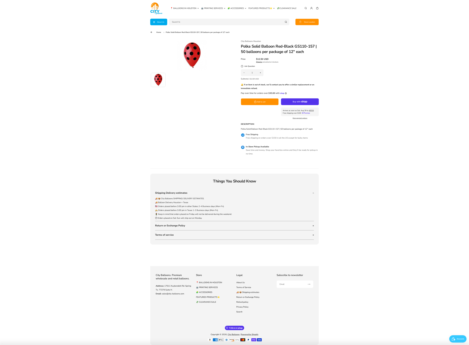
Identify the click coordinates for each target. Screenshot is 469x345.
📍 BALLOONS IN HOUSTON (209, 282)
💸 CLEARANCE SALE (206, 302)
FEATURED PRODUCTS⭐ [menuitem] (260, 8)
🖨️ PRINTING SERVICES (207, 287)
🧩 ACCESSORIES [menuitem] (236, 8)
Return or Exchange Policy (247, 297)
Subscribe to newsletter (290, 275)
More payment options (300, 118)
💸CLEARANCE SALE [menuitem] (286, 8)
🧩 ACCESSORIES (204, 292)
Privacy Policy (242, 307)
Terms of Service (243, 287)
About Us (160, 22)
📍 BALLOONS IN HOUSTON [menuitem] (183, 8)
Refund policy (242, 302)
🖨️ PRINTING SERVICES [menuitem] (212, 8)
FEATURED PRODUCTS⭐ (208, 297)
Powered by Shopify (249, 334)
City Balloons (234, 334)
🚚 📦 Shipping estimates (247, 292)
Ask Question (249, 66)
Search (239, 311)
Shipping (259, 62)
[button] (158, 80)
